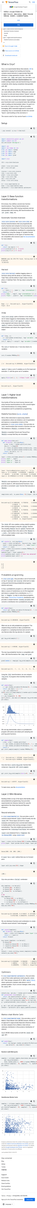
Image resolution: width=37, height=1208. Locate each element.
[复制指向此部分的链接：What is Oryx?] (16, 64)
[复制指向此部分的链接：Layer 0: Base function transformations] (19, 199)
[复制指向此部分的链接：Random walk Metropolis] (19, 1052)
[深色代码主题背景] (31, 128)
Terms (3, 1195)
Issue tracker (5, 1177)
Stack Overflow (5, 1183)
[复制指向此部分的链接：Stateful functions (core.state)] (29, 414)
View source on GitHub (12, 51)
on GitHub (29, 116)
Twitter (3, 1167)
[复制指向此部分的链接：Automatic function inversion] (27, 218)
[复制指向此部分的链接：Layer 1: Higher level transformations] (19, 398)
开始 (18, 25)
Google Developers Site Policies (13, 1147)
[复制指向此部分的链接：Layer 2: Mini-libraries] (24, 794)
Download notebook (11, 55)
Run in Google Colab (11, 46)
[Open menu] (3, 2)
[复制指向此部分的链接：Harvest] (10, 270)
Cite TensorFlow (6, 1189)
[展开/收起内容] (4, 42)
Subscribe (30, 1199)
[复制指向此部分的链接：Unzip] (8, 313)
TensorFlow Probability (16, 597)
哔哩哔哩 (3, 1170)
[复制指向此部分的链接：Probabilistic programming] (25, 575)
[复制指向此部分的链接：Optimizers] (12, 972)
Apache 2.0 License (23, 1145)
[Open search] (30, 2)
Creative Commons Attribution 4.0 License (17, 1143)
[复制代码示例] (34, 128)
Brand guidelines (6, 1186)
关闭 (18, 20)
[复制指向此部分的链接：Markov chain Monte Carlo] (25, 1015)
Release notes (5, 1180)
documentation (20, 787)
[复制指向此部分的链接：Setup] (9, 123)
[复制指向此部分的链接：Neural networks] (17, 813)
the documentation (29, 237)
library (31, 980)
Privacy (9, 1195)
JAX (30, 69)
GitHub (3, 1164)
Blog (2, 1161)
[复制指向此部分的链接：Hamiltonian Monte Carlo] (19, 1097)
